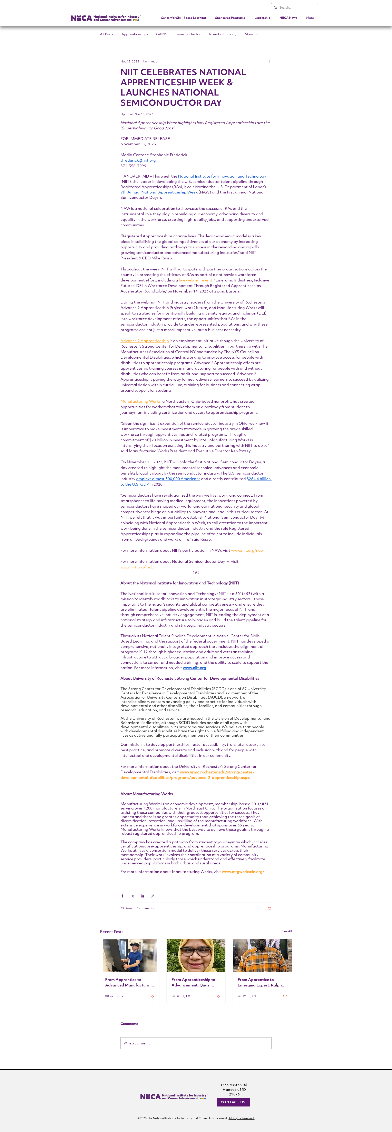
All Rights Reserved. (242, 1118)
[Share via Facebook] (122, 896)
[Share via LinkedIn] (142, 896)
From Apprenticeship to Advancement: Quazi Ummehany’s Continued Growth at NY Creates (194, 983)
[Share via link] (152, 896)
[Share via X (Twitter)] (132, 896)
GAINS (161, 34)
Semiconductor (188, 34)
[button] (230, 18)
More (249, 34)
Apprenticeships (134, 34)
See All (287, 931)
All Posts (106, 34)
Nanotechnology (222, 34)
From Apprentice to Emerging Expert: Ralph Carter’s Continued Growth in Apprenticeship (261, 983)
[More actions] (269, 61)
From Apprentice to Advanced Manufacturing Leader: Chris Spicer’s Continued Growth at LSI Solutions (129, 983)
